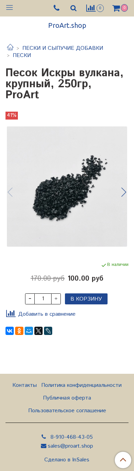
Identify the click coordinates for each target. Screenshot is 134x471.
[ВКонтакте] (9, 331)
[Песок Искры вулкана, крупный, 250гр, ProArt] (67, 186)
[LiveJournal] (48, 331)
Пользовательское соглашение (67, 411)
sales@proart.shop (70, 446)
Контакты (24, 385)
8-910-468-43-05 (71, 437)
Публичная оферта (67, 398)
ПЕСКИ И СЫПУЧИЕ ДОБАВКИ (62, 48)
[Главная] (10, 48)
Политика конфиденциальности (81, 385)
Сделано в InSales (66, 460)
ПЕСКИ (22, 55)
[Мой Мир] (29, 331)
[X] (38, 331)
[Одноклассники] (19, 331)
